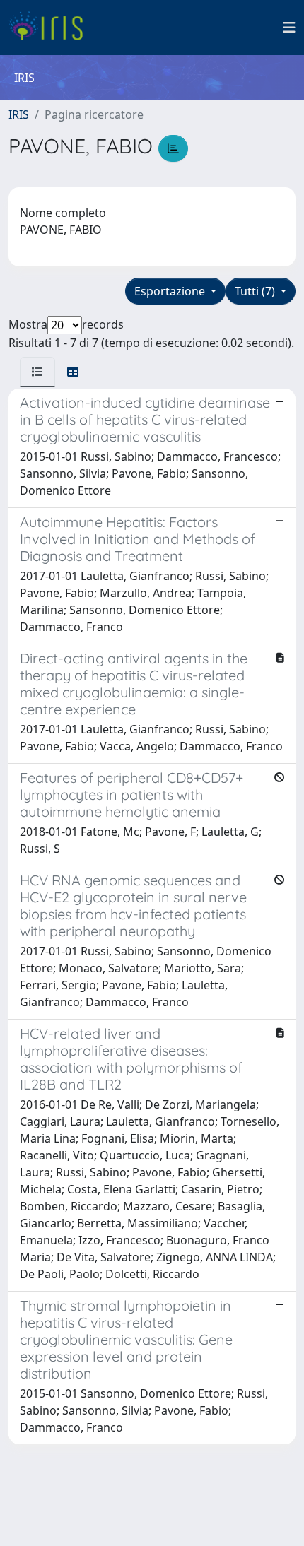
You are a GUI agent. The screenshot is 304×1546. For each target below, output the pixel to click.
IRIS (18, 114)
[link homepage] (51, 27)
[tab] (37, 371)
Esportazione (171, 291)
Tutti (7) (256, 291)
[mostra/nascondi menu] (289, 27)
